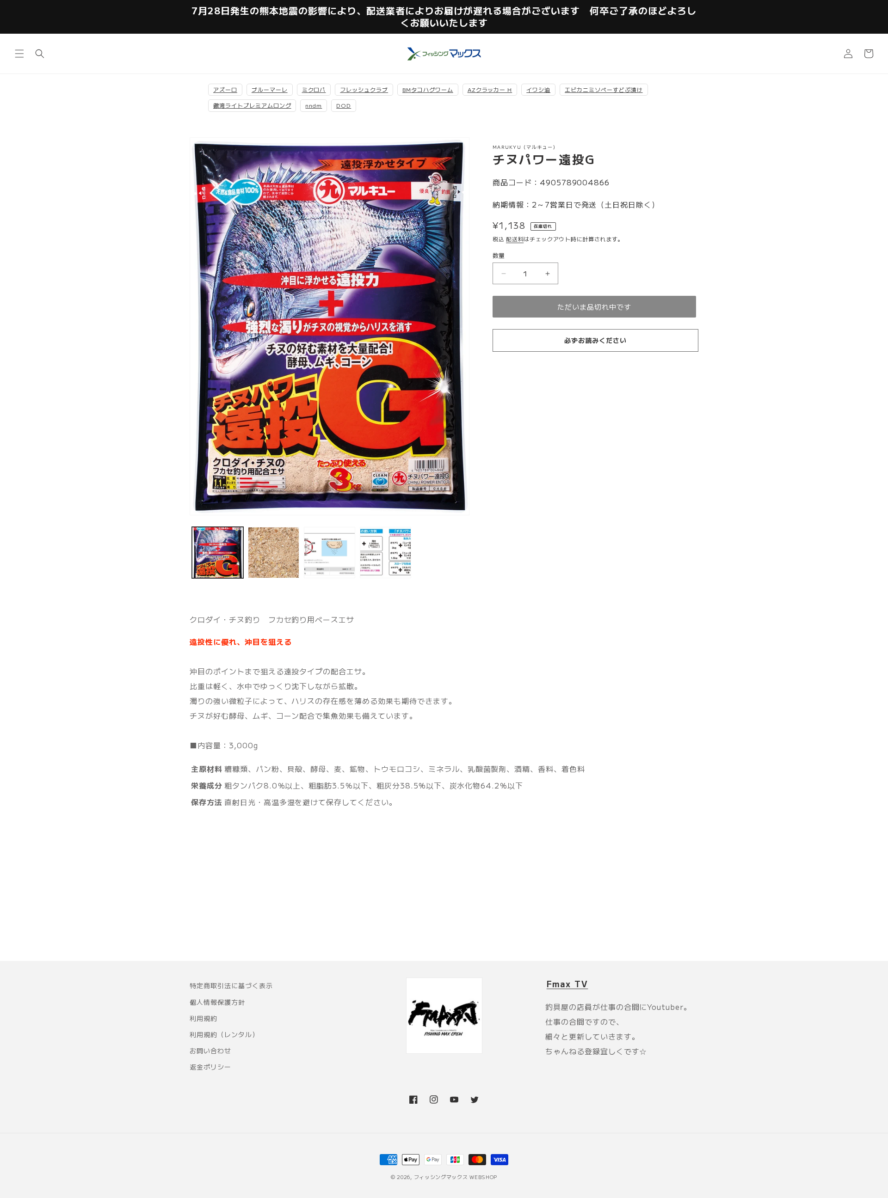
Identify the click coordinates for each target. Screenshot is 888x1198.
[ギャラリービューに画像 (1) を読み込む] (217, 552)
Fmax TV (567, 984)
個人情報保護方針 (217, 1002)
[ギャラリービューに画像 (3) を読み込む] (329, 552)
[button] (19, 53)
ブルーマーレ (270, 89)
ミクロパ (314, 89)
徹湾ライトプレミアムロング (252, 105)
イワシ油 (538, 89)
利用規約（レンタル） (224, 1034)
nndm (313, 105)
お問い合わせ (210, 1050)
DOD (343, 105)
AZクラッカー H (490, 89)
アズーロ (225, 89)
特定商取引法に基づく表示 (231, 985)
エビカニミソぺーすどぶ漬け (603, 89)
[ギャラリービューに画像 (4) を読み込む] (385, 552)
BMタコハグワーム (427, 89)
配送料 (515, 239)
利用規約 (203, 1018)
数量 (499, 255)
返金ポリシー (210, 1066)
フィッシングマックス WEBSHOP (456, 1176)
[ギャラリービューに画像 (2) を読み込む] (273, 552)
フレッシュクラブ (364, 89)
